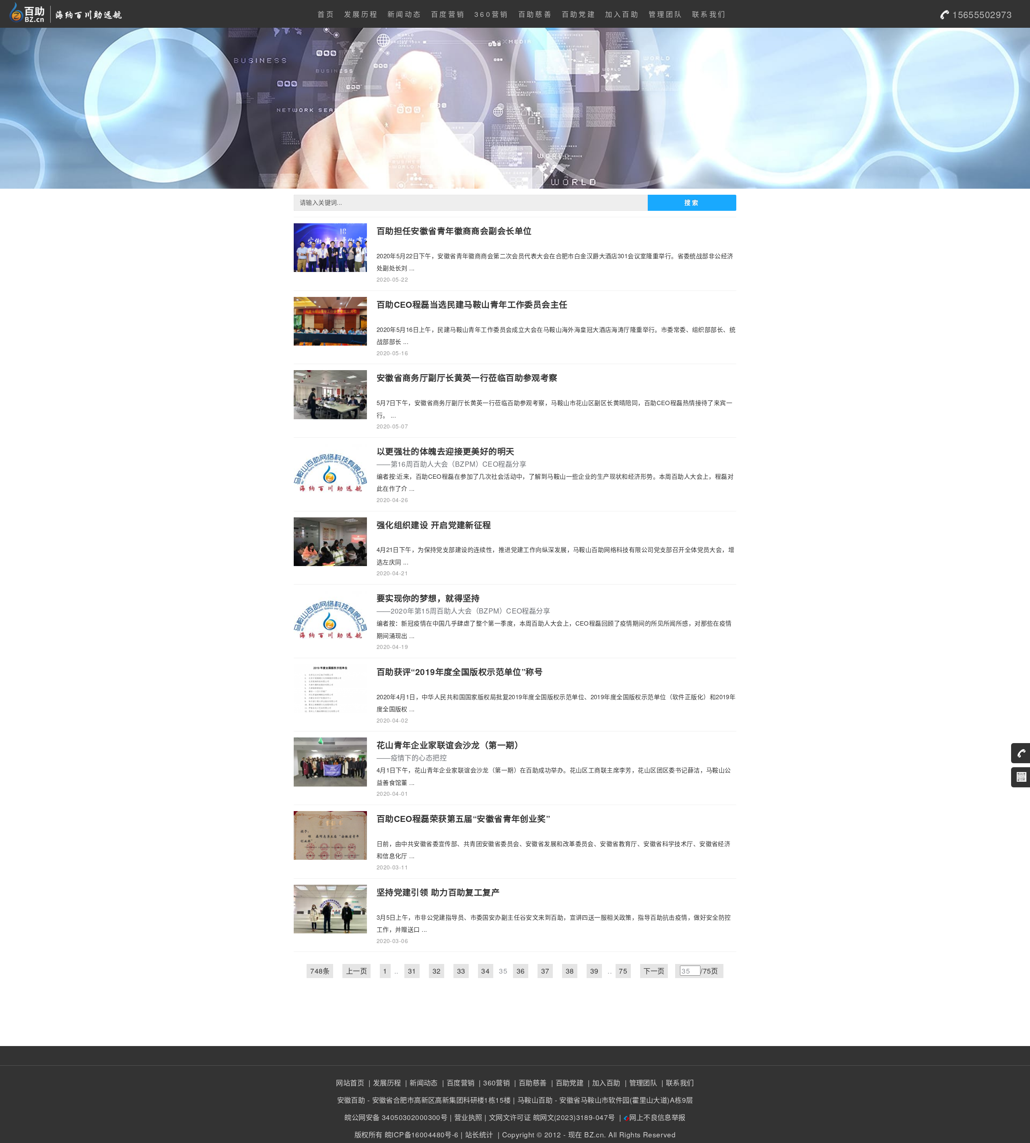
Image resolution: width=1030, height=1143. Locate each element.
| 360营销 (493, 1082)
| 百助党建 (566, 1082)
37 (545, 971)
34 (485, 971)
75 (623, 971)
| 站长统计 (477, 1134)
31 (412, 971)
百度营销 (448, 14)
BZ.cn (594, 1134)
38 (570, 971)
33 (461, 971)
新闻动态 (404, 14)
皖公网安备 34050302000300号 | (398, 1117)
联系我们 (709, 14)
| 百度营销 (457, 1082)
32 (437, 971)
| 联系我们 (676, 1082)
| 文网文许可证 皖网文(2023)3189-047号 (549, 1117)
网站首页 (350, 1082)
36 (521, 971)
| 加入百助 (603, 1082)
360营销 (491, 14)
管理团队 (666, 14)
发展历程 (361, 14)
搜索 (692, 203)
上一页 (356, 971)
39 (594, 971)
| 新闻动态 (420, 1082)
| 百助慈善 (529, 1082)
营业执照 (468, 1117)
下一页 (653, 971)
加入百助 (622, 14)
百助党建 (579, 14)
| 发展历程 (383, 1082)
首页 (326, 14)
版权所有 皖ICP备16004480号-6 (406, 1134)
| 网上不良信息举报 (651, 1117)
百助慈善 (535, 14)
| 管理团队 (639, 1082)
